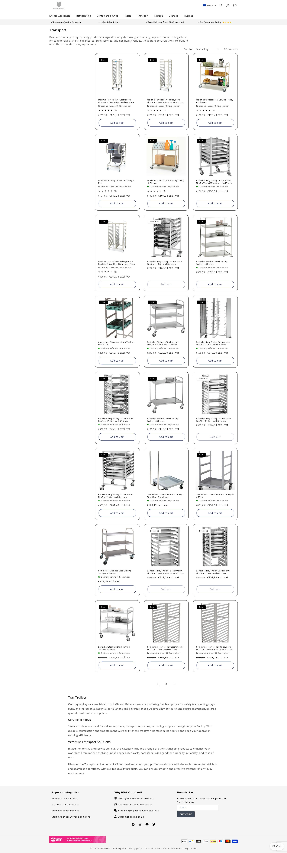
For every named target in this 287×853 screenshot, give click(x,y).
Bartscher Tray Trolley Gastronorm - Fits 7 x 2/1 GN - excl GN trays (115, 495)
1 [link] (158, 683)
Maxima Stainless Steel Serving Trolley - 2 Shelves (165, 181)
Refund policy (119, 848)
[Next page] (174, 683)
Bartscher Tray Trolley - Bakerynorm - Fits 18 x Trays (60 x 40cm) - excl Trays (165, 572)
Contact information (172, 848)
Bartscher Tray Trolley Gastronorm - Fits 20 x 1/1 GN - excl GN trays (213, 343)
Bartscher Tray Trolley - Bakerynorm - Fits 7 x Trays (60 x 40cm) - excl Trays (214, 181)
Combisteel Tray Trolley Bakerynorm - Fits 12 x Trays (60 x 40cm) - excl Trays (214, 648)
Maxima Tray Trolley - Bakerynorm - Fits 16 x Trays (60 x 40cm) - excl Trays (165, 101)
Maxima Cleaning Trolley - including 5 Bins (116, 181)
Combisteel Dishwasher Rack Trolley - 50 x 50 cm (116, 343)
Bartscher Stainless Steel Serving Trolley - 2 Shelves (163, 419)
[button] (60, 16)
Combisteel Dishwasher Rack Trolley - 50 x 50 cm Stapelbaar (165, 495)
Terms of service (152, 848)
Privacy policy (135, 848)
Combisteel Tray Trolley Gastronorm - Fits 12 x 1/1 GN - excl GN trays (165, 648)
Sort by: (188, 49)
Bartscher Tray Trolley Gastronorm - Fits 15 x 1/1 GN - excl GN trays (115, 419)
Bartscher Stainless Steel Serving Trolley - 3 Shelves (114, 648)
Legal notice (191, 848)
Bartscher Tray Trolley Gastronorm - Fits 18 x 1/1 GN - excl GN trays (213, 572)
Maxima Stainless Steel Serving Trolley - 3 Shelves (214, 101)
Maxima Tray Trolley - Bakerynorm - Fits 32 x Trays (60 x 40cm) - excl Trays (116, 262)
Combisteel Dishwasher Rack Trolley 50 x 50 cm (215, 495)
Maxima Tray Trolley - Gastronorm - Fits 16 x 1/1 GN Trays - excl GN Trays (116, 101)
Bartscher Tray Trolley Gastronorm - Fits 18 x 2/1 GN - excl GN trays (213, 419)
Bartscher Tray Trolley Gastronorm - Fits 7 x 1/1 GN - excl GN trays (164, 262)
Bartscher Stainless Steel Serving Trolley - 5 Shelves (212, 262)
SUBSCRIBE (186, 814)
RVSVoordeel (104, 848)
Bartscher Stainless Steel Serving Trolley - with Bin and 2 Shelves (163, 343)
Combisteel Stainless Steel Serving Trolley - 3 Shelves (114, 572)
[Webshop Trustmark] (77, 842)
